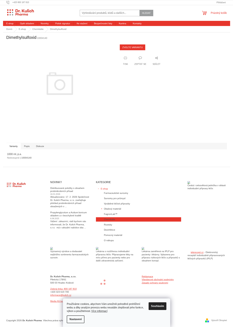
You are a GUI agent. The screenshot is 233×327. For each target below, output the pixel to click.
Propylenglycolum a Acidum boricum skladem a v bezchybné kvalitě (68, 214)
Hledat (146, 13)
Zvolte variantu (132, 47)
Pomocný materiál (113, 235)
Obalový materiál (112, 208)
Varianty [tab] (13, 146)
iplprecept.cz (197, 252)
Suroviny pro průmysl (114, 198)
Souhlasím (157, 306)
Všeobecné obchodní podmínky (158, 279)
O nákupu (109, 240)
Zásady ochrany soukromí (155, 282)
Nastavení (75, 319)
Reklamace (147, 276)
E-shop (104, 188)
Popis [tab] (27, 146)
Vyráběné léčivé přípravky (117, 203)
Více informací (99, 311)
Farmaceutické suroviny (116, 193)
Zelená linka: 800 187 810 (63, 289)
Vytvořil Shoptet (219, 320)
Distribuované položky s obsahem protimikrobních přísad (67, 189)
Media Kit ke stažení (60, 301)
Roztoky (108, 224)
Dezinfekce (109, 229)
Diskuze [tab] (40, 146)
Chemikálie (109, 219)
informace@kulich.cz (60, 295)
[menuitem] (10, 23)
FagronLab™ (110, 214)
